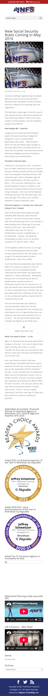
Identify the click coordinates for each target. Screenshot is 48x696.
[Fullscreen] (40, 619)
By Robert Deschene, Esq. (15, 91)
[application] (24, 611)
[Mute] (36, 619)
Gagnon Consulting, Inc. (29, 692)
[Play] (8, 619)
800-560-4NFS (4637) (17, 2)
